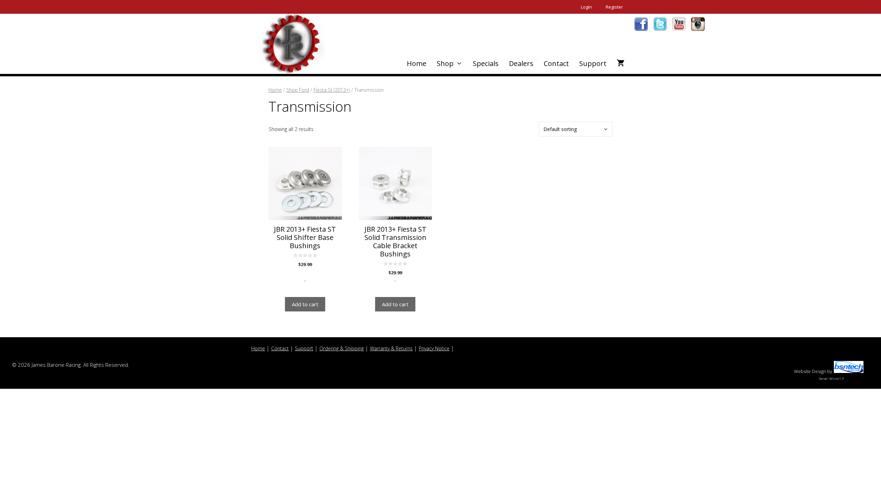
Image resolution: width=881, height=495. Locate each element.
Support (592, 63)
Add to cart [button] (305, 304)
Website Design (810, 371)
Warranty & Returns (391, 348)
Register (614, 7)
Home (416, 63)
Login (586, 7)
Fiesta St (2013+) (332, 90)
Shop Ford (297, 90)
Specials (486, 63)
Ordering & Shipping (341, 348)
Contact (556, 63)
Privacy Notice (434, 348)
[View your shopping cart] (621, 63)
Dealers (521, 63)
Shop (445, 63)
